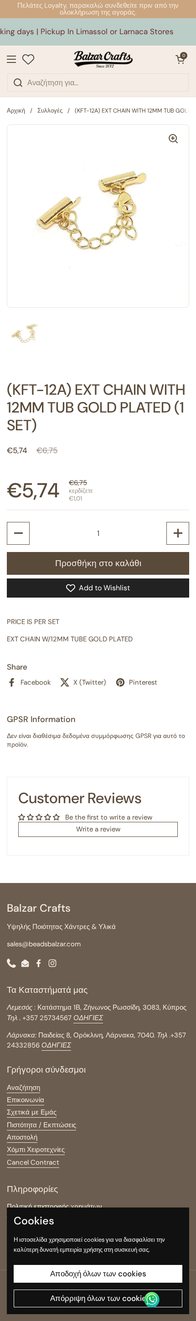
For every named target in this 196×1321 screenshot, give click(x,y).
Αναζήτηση (23, 1087)
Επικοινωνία (25, 1099)
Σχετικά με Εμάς (32, 1112)
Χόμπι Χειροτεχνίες (36, 1149)
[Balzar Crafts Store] (103, 59)
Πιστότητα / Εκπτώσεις (41, 1125)
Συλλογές (49, 110)
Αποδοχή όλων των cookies (98, 1274)
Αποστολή (22, 1137)
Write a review (98, 829)
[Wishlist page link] (28, 59)
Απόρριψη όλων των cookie (98, 1298)
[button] (180, 59)
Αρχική (16, 110)
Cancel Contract (33, 1162)
